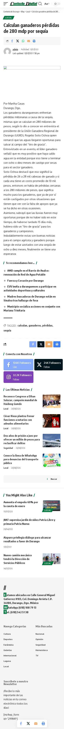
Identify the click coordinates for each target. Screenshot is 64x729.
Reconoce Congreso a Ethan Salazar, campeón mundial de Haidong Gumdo (20, 400)
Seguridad (8, 448)
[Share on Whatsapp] (23, 41)
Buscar (54, 479)
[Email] (28, 41)
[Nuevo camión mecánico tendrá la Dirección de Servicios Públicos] (51, 558)
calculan (22, 325)
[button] (7, 3)
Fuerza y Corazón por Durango (25, 280)
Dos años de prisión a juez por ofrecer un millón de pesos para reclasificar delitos (22, 439)
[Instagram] (18, 377)
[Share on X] (17, 41)
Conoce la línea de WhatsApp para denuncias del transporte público (21, 459)
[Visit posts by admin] (7, 51)
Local (8, 18)
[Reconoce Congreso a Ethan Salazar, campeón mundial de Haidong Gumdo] (51, 401)
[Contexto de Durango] (24, 3)
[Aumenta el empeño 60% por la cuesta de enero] (51, 505)
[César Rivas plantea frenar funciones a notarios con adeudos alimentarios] (51, 421)
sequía (7, 330)
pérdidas (47, 325)
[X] (48, 364)
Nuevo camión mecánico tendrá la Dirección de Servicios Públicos (18, 559)
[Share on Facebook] (12, 41)
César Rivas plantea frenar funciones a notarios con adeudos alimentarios (19, 420)
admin (15, 49)
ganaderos (35, 325)
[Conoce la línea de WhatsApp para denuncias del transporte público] (51, 460)
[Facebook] (18, 364)
